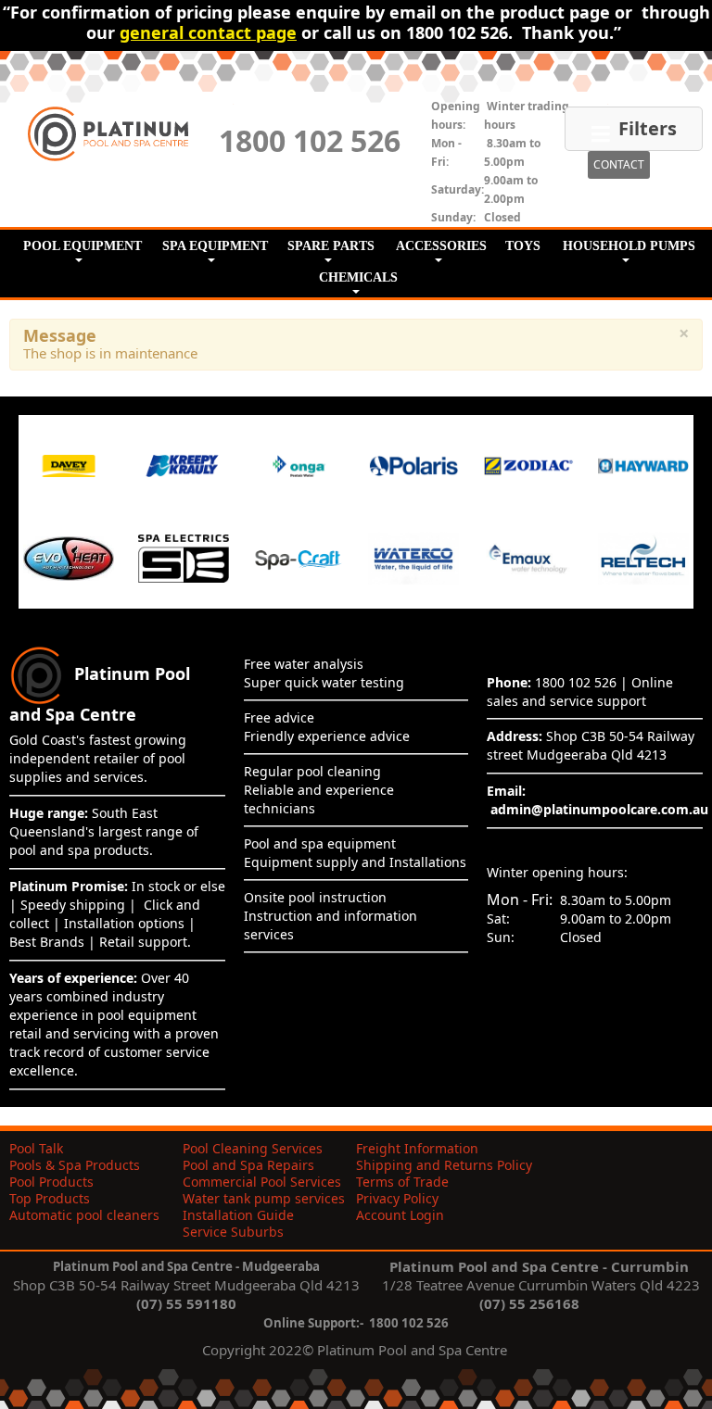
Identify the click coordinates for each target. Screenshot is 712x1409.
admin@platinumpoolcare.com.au (599, 809)
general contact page (208, 32)
